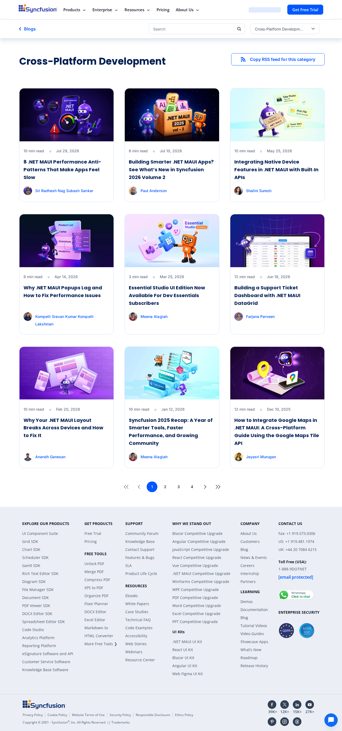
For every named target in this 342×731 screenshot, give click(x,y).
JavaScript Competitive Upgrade (200, 549)
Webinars (133, 651)
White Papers (137, 603)
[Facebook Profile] (272, 704)
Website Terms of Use (88, 715)
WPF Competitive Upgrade (195, 589)
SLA (128, 565)
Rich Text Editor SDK (40, 573)
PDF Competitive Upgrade (195, 597)
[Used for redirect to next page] (205, 486)
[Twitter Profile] (284, 704)
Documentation (254, 609)
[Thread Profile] (297, 721)
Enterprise (102, 9)
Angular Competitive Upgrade (199, 541)
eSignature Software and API (47, 653)
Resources (134, 9)
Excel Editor (94, 619)
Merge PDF (94, 571)
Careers (247, 565)
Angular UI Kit (184, 665)
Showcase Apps (254, 641)
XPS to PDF (93, 587)
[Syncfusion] (44, 704)
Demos (246, 601)
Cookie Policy (57, 715)
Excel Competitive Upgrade (196, 613)
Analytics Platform (38, 637)
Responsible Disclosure (153, 715)
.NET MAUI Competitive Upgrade (201, 573)
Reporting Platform (39, 645)
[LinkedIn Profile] (297, 704)
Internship (249, 573)
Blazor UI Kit (183, 657)
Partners (248, 581)
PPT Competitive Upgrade (195, 621)
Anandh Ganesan (50, 456)
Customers (250, 541)
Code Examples (139, 627)
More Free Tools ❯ (100, 643)
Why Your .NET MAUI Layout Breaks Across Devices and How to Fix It (63, 428)
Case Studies (136, 611)
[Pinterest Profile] (272, 721)
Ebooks (131, 595)
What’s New (250, 649)
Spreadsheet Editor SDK (43, 621)
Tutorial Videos (253, 625)
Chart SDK (31, 549)
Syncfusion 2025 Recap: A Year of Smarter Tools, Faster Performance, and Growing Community (171, 431)
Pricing (163, 9)
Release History (254, 665)
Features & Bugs (139, 557)
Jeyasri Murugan (261, 456)
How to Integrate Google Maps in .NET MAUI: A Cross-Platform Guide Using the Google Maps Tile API (276, 431)
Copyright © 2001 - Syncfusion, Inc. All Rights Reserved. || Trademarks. (76, 722)
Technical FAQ (138, 619)
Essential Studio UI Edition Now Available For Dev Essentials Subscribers (167, 295)
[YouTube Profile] (309, 704)
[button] (278, 59)
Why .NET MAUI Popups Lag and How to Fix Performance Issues (63, 291)
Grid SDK (30, 541)
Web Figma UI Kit (187, 673)
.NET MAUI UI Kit (187, 641)
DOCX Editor (95, 611)
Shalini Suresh (258, 190)
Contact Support (139, 549)
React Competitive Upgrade (196, 557)
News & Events (253, 557)
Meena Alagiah (154, 316)
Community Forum (141, 533)
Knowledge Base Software (45, 669)
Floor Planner (96, 603)
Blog (244, 549)
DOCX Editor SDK (37, 613)
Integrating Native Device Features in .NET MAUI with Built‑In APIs (276, 169)
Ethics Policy (184, 715)
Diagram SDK (34, 581)
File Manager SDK (38, 589)
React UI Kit (182, 649)
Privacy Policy (33, 715)
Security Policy (120, 715)
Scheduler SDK (35, 557)
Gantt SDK (31, 565)
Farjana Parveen (260, 316)
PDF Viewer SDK (36, 605)
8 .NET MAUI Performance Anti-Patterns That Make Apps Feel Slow (62, 169)
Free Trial (92, 533)
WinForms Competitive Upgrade (200, 581)
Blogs (30, 29)
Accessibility (136, 635)
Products (71, 9)
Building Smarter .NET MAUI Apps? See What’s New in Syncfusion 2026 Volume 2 (171, 169)
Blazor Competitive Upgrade (197, 533)
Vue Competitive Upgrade (195, 565)
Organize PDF (96, 595)
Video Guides (252, 633)
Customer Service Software (46, 661)
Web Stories (136, 643)
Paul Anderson (153, 190)
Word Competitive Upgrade (196, 605)
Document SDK (35, 597)
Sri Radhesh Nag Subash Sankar (64, 190)
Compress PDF (97, 579)
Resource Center (140, 659)
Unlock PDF (94, 563)
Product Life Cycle (141, 573)
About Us (184, 9)
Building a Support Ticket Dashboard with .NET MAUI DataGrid (267, 295)
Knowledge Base (140, 541)
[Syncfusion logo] (38, 8)
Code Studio (33, 629)
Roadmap (249, 657)
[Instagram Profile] (284, 721)
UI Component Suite (40, 533)
